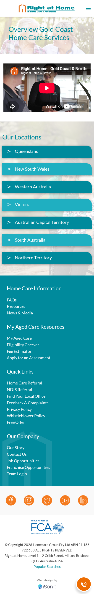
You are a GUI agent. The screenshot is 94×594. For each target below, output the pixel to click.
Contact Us (17, 454)
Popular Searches (47, 566)
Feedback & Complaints (28, 402)
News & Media (20, 312)
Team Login (17, 473)
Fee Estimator (19, 351)
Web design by (47, 580)
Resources (16, 306)
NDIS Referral (19, 389)
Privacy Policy (19, 409)
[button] (88, 8)
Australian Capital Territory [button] (42, 222)
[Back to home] (47, 8)
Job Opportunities (23, 460)
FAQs (12, 299)
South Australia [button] (30, 240)
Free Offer (16, 422)
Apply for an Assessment (28, 357)
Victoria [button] (23, 204)
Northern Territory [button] (33, 257)
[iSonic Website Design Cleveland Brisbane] (47, 586)
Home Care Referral (24, 382)
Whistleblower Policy (26, 415)
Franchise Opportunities (28, 467)
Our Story (15, 447)
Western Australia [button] (33, 186)
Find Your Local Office (26, 396)
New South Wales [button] (32, 169)
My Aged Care (19, 338)
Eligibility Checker (23, 344)
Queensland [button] (27, 151)
